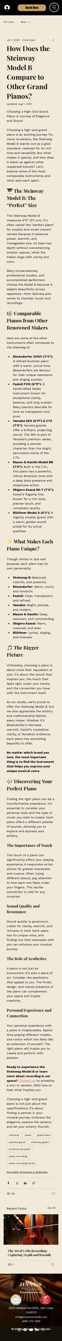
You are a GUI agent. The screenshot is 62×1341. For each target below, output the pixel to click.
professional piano (19, 1149)
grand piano (44, 1135)
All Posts (8, 22)
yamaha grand (17, 1142)
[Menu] (54, 7)
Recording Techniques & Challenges (27, 1172)
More (24, 22)
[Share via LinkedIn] (25, 1183)
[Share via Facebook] (8, 1183)
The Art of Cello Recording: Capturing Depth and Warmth (29, 1253)
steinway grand (40, 1142)
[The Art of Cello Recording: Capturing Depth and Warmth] (31, 1229)
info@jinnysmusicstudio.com (31, 1316)
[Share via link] (33, 1183)
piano (28, 1135)
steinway (14, 1135)
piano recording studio (22, 1163)
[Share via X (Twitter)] (16, 1183)
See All (51, 1207)
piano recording (18, 1156)
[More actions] (53, 40)
